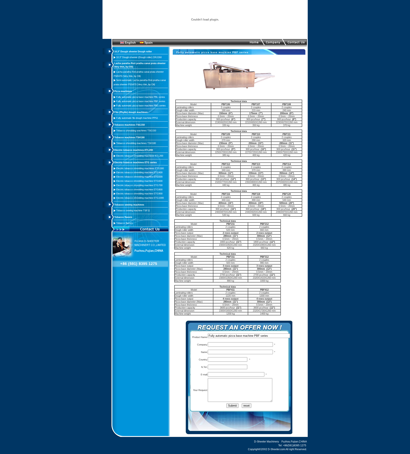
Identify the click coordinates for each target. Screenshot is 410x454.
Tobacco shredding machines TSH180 (136, 143)
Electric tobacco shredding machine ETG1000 (140, 198)
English (130, 42)
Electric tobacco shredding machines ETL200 (139, 155)
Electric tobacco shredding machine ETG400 (139, 172)
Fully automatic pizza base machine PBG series (141, 105)
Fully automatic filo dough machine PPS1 (137, 118)
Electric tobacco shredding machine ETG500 (139, 176)
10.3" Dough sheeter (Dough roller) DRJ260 (139, 57)
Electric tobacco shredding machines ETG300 (140, 168)
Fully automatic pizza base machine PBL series (140, 97)
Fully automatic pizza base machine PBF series (140, 101)
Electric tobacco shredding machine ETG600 (139, 181)
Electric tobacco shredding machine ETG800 (139, 189)
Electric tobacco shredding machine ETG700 (139, 185)
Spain (148, 42)
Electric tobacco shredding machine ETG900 (139, 193)
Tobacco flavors (124, 223)
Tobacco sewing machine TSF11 (133, 210)
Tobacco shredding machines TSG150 (136, 130)
